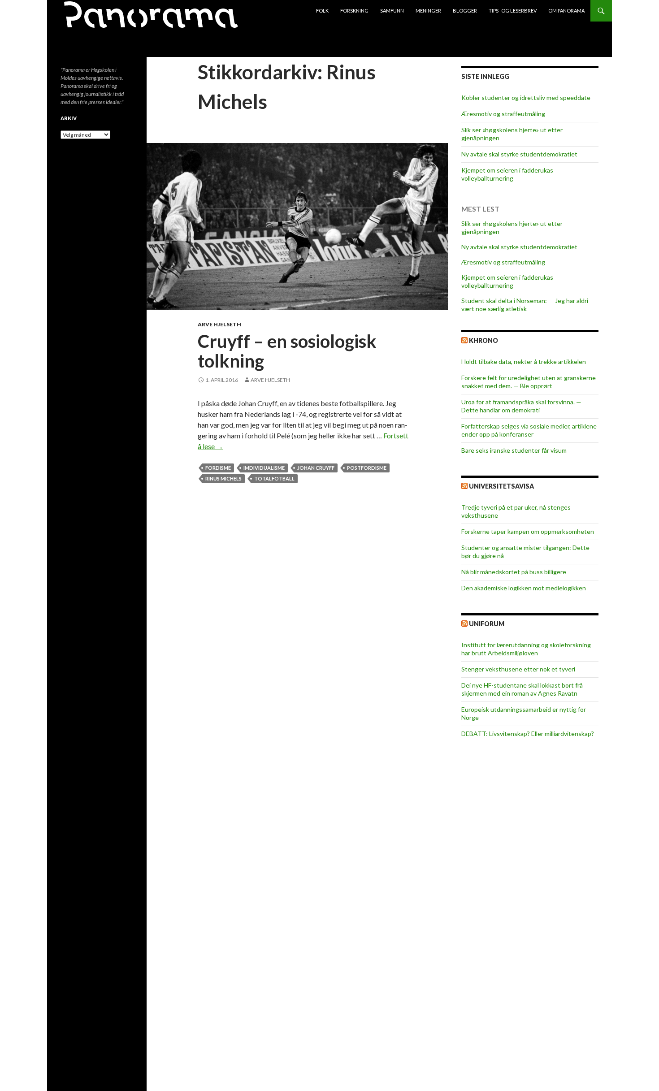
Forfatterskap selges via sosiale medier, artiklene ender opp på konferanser (529, 430)
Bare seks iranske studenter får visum (514, 450)
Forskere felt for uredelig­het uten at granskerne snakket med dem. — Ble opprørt (528, 382)
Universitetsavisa (501, 486)
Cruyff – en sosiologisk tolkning (287, 351)
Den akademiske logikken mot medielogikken (523, 588)
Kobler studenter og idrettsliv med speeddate (525, 97)
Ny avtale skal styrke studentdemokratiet (519, 154)
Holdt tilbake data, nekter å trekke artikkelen (523, 361)
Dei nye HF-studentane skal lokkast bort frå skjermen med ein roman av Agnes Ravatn (522, 689)
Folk (322, 10)
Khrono (483, 340)
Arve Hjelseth (219, 324)
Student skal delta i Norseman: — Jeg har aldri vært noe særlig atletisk (524, 304)
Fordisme (218, 468)
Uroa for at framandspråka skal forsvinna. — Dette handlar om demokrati (521, 406)
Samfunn (392, 10)
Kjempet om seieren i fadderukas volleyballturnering (507, 174)
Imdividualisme (264, 468)
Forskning (354, 10)
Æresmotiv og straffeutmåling (503, 113)
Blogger (465, 10)
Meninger (428, 10)
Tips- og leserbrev (513, 10)
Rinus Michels (223, 478)
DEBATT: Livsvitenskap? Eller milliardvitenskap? (527, 733)
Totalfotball (274, 478)
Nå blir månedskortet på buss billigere (513, 572)
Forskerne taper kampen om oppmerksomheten (527, 531)
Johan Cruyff (315, 468)
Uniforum (486, 624)
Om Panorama (566, 10)
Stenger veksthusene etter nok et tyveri (518, 669)
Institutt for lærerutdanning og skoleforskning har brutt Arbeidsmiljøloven (526, 649)
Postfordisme (366, 468)
